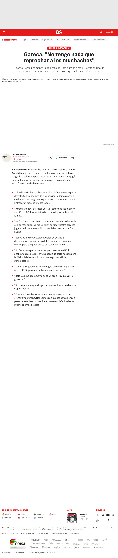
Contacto (5, 533)
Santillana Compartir (69, 539)
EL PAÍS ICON (67, 547)
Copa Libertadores (63, 40)
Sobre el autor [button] (17, 159)
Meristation (98, 547)
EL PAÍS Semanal (76, 543)
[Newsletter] (94, 32)
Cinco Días (59, 543)
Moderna (46, 547)
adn (95, 539)
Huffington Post (39, 543)
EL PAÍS (36, 539)
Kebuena (95, 543)
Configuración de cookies (60, 533)
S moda (76, 547)
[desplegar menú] (4, 32)
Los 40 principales (46, 539)
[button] (50, 158)
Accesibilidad (75, 533)
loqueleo (87, 547)
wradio (50, 543)
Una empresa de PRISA (17, 542)
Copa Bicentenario (99, 40)
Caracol (104, 539)
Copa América (47, 40)
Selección (34, 40)
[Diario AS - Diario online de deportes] (59, 32)
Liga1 (25, 40)
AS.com (88, 539)
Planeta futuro (85, 543)
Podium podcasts (57, 547)
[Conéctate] (101, 32)
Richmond (34, 547)
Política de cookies (43, 533)
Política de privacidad (27, 533)
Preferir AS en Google (67, 158)
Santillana (57, 539)
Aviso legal (14, 533)
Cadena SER (80, 539)
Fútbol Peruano (10, 39)
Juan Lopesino (19, 154)
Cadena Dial (68, 543)
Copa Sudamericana (81, 40)
